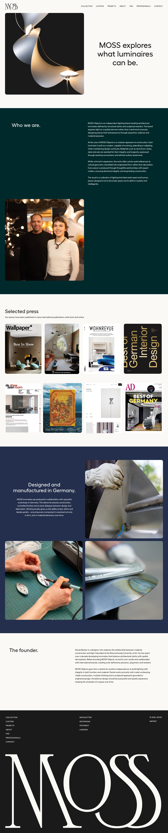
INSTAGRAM (85, 721)
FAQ (7, 734)
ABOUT (9, 730)
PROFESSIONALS (13, 738)
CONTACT (10, 742)
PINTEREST (84, 725)
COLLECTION (11, 717)
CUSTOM (10, 721)
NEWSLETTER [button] (86, 717)
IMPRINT (153, 721)
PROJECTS (10, 725)
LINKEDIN (84, 730)
